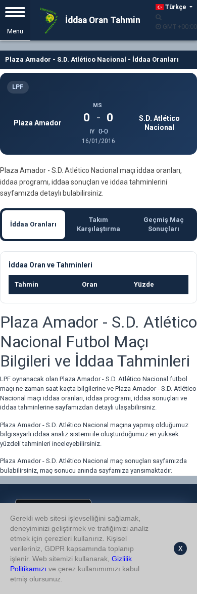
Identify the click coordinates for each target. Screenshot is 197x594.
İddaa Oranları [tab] (33, 224)
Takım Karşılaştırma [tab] (98, 224)
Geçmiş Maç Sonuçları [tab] (163, 224)
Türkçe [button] (176, 7)
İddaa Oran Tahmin (101, 20)
